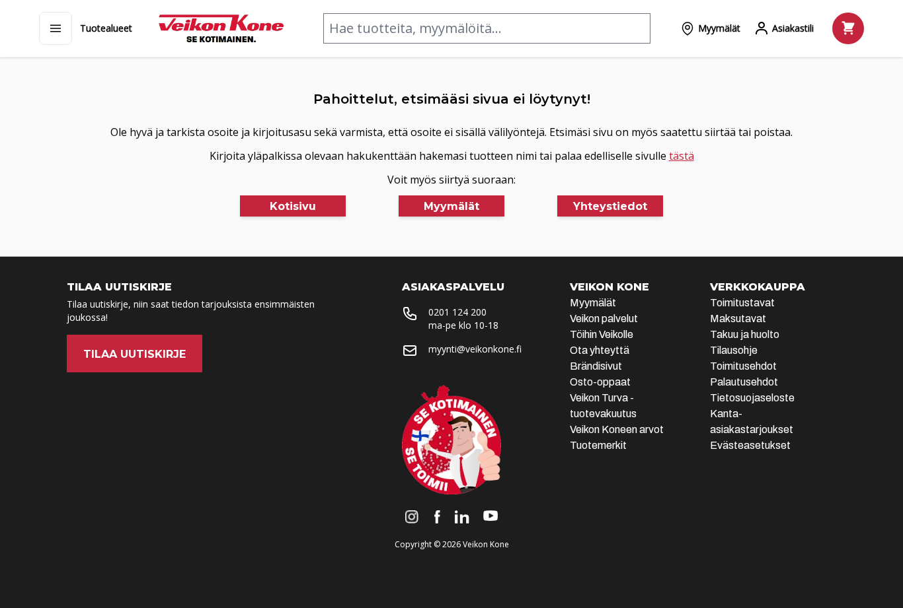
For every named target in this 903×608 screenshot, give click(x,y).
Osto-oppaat (600, 382)
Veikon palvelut (604, 318)
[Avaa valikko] (55, 28)
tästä (681, 156)
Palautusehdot (744, 382)
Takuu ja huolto (744, 334)
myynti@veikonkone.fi (475, 349)
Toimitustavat (742, 302)
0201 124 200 (457, 312)
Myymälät (593, 302)
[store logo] (221, 28)
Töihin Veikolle (601, 334)
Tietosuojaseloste (752, 397)
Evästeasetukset (750, 445)
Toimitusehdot (743, 366)
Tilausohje (734, 350)
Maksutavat (738, 318)
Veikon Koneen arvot (617, 429)
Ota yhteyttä (599, 350)
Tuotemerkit (598, 445)
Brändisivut (596, 366)
